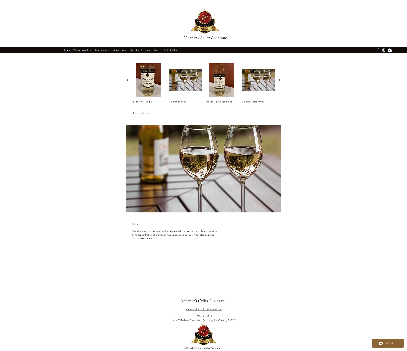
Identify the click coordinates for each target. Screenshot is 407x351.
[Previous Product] (127, 80)
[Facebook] (378, 50)
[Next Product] (279, 80)
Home (135, 113)
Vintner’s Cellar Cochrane (205, 37)
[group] (203, 83)
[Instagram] (384, 50)
